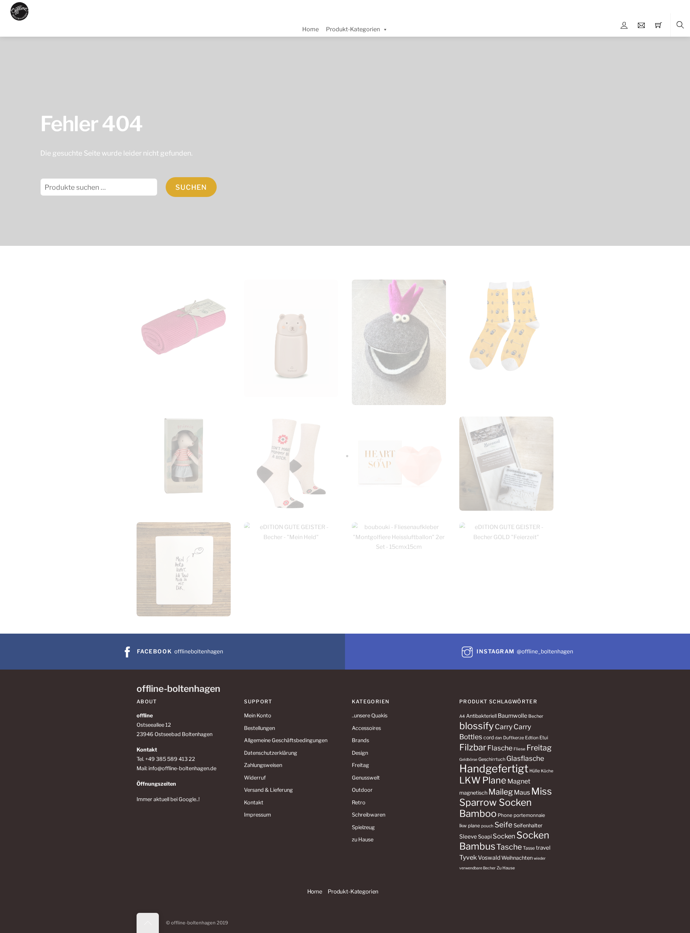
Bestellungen (259, 728)
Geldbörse (468, 759)
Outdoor (362, 790)
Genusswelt (366, 778)
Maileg (500, 791)
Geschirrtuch (491, 759)
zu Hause (362, 839)
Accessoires (366, 728)
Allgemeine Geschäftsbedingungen (285, 740)
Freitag (360, 765)
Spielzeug (363, 827)
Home (310, 29)
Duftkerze (513, 737)
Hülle (534, 770)
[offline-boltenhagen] (19, 10)
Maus (522, 792)
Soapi (485, 836)
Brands (360, 740)
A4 (462, 716)
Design (360, 753)
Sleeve (468, 836)
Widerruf (255, 778)
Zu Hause (506, 867)
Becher (535, 716)
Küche (547, 770)
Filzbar (472, 747)
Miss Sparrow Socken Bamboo (505, 802)
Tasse (529, 848)
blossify (476, 725)
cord (488, 737)
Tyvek (468, 857)
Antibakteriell (481, 716)
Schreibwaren (368, 815)
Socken (504, 836)
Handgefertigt (493, 768)
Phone (505, 815)
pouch (487, 825)
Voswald (489, 857)
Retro (358, 802)
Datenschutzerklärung (270, 753)
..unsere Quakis (369, 715)
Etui (543, 737)
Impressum (257, 815)
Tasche (509, 846)
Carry (503, 726)
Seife (503, 824)
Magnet (518, 781)
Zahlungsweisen (263, 765)
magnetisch (473, 793)
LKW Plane (482, 780)
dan (498, 737)
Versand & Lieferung (268, 790)
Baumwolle (512, 715)
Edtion (531, 737)
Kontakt (253, 802)
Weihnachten (517, 858)
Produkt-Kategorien (353, 29)
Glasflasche (525, 758)
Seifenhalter (528, 825)
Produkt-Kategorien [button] (353, 891)
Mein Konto (257, 715)
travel (543, 847)
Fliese (519, 749)
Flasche (499, 748)
